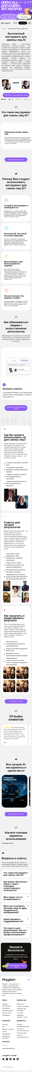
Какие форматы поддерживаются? (13, 920)
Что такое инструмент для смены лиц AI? (15, 874)
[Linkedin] (18, 1059)
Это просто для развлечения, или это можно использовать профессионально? (15, 931)
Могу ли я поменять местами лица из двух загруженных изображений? (15, 909)
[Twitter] (3, 1059)
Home (4, 28)
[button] (29, 23)
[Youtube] (14, 1059)
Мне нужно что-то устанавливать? (13, 898)
